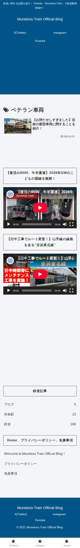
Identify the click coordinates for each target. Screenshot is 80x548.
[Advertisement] (40, 72)
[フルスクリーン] (71, 224)
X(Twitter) (21, 514)
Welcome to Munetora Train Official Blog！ (35, 453)
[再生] (9, 224)
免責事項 (10, 473)
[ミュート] (65, 224)
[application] (40, 207)
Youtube (40, 520)
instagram (59, 514)
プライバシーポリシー (20, 463)
